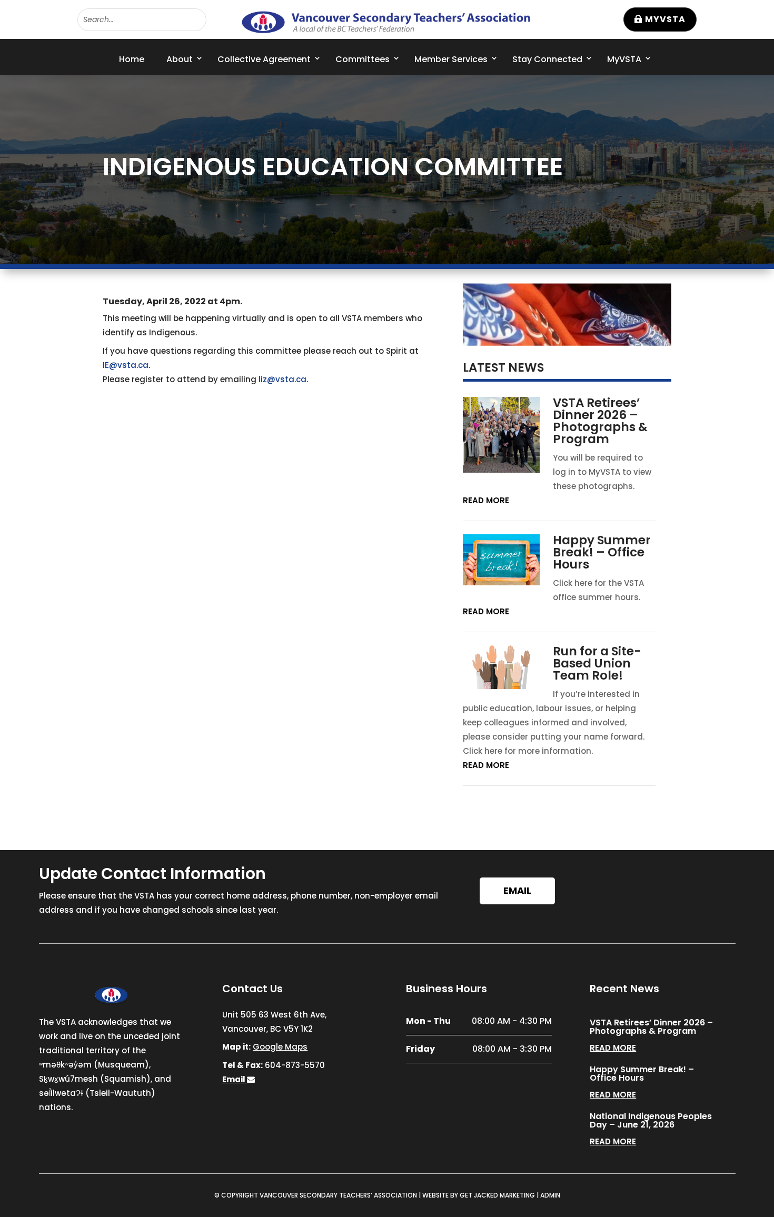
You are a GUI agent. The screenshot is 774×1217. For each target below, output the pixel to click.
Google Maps (280, 1046)
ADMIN (550, 1195)
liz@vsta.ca (282, 379)
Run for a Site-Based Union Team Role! (597, 663)
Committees (362, 59)
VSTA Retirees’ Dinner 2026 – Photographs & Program (600, 420)
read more (486, 500)
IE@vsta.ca (125, 365)
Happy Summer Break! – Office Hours (602, 552)
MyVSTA (665, 19)
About (179, 59)
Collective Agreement (264, 59)
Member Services (451, 59)
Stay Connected (547, 59)
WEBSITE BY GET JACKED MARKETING (478, 1195)
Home (131, 59)
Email (517, 890)
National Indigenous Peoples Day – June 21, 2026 (651, 1120)
